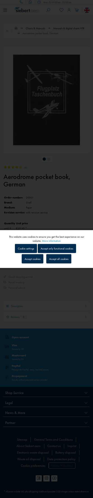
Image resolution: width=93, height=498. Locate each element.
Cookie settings (26, 248)
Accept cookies (32, 259)
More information (51, 241)
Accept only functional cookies (57, 248)
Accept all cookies (58, 259)
